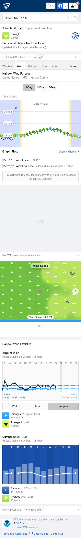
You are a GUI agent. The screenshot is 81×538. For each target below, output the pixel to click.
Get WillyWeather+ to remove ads (24, 57)
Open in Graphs (67, 151)
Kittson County (39, 77)
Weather (7, 66)
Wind (20, 66)
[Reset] (68, 17)
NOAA (17, 523)
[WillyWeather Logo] (8, 6)
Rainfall (32, 66)
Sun (44, 66)
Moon (55, 66)
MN (25, 77)
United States (10, 77)
